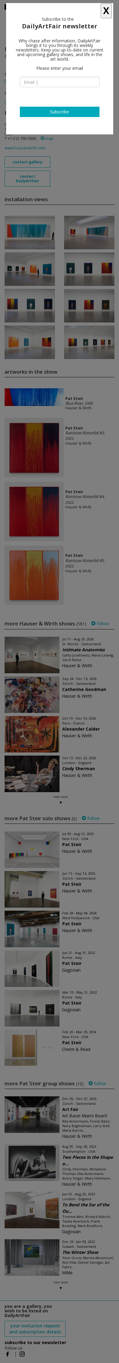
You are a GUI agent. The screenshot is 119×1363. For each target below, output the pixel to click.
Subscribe (59, 112)
